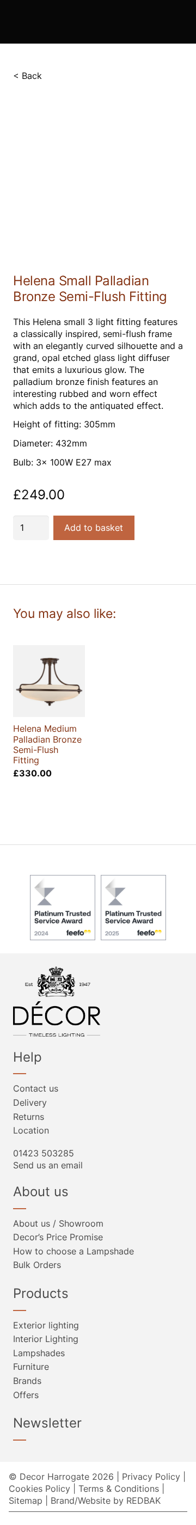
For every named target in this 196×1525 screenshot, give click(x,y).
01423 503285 (43, 1153)
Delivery (30, 1102)
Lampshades (39, 1353)
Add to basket (93, 527)
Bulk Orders (37, 1264)
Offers (26, 1394)
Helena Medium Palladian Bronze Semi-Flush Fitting (47, 744)
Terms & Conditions (118, 1488)
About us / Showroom (58, 1223)
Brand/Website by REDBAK (106, 1500)
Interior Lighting (45, 1338)
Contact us (35, 1088)
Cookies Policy (39, 1488)
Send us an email (48, 1165)
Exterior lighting (46, 1325)
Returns (28, 1116)
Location (31, 1130)
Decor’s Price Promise (58, 1237)
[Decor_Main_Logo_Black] (98, 1001)
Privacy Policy (151, 1476)
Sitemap (25, 1500)
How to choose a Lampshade (73, 1251)
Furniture (31, 1366)
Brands (27, 1380)
